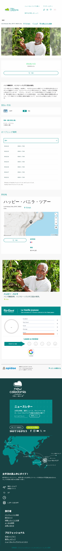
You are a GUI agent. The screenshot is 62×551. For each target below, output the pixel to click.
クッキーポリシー (36, 547)
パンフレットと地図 (12, 515)
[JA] (55, 9)
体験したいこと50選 (12, 520)
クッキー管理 (46, 547)
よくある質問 (9, 523)
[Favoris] (51, 9)
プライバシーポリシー (24, 547)
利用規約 (14, 547)
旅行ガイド (9, 517)
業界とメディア (10, 539)
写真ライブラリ (10, 536)
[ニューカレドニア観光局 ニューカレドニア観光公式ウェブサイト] (11, 10)
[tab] (29, 140)
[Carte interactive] (47, 10)
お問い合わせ (9, 525)
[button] (44, 9)
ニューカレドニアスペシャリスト (16, 542)
